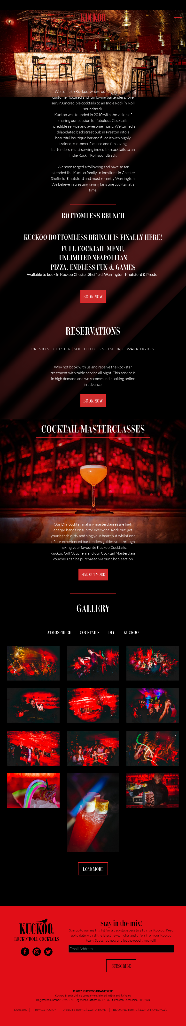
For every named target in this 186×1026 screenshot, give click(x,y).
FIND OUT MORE (93, 574)
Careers (20, 1009)
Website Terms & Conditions (84, 1009)
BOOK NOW (93, 296)
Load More (93, 869)
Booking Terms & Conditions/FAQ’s (140, 1009)
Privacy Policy (44, 1009)
